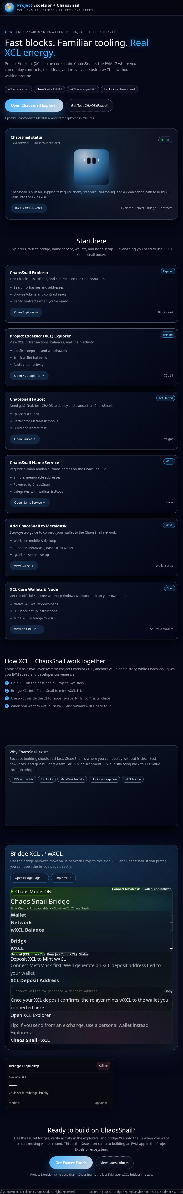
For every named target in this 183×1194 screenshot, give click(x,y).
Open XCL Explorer (30, 1015)
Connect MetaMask (126, 889)
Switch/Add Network (157, 889)
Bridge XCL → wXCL (29, 208)
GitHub (178, 1192)
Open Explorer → (26, 312)
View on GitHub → (27, 629)
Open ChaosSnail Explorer (34, 105)
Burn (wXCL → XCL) (62, 954)
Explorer (94, 1192)
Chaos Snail (23, 1040)
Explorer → (63, 878)
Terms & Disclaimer (158, 1192)
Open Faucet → (25, 439)
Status (83, 954)
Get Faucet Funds (71, 1162)
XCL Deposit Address (34, 980)
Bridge (117, 1192)
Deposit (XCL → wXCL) (28, 954)
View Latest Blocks (114, 1162)
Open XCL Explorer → (29, 375)
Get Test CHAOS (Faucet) (89, 105)
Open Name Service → (29, 502)
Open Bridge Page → (29, 878)
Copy (168, 991)
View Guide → (24, 566)
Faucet (106, 1192)
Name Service (134, 1192)
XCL (45, 1040)
